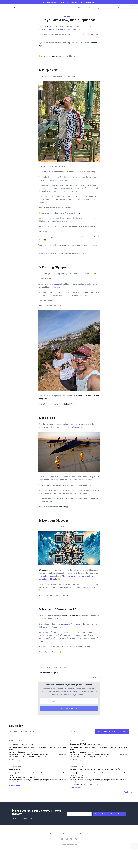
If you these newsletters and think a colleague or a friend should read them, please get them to (99, 774)
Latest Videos (79, 8)
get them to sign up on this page (63, 29)
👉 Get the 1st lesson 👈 (69, 709)
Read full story (14, 760)
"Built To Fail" (75, 692)
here (117, 780)
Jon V (13, 8)
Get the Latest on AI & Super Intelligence (112, 731)
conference (54, 284)
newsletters (69, 16)
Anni (88, 292)
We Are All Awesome (70, 844)
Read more (128, 792)
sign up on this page (77, 777)
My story (100, 8)
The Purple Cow (44, 172)
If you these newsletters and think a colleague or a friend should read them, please (38, 748)
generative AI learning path (72, 624)
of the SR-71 (77, 427)
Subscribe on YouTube (87, 2)
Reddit (48, 576)
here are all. (59, 754)
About (52, 834)
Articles (90, 8)
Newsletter (111, 8)
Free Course (122, 8)
